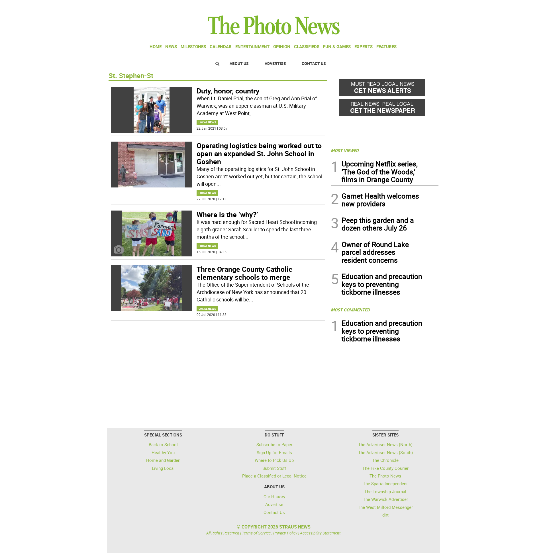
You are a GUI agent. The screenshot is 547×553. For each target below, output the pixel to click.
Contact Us (314, 63)
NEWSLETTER (392, 6)
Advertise (275, 63)
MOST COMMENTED (350, 310)
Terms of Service (256, 533)
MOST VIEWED (345, 150)
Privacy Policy (285, 533)
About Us (239, 63)
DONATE (424, 6)
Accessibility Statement (320, 533)
